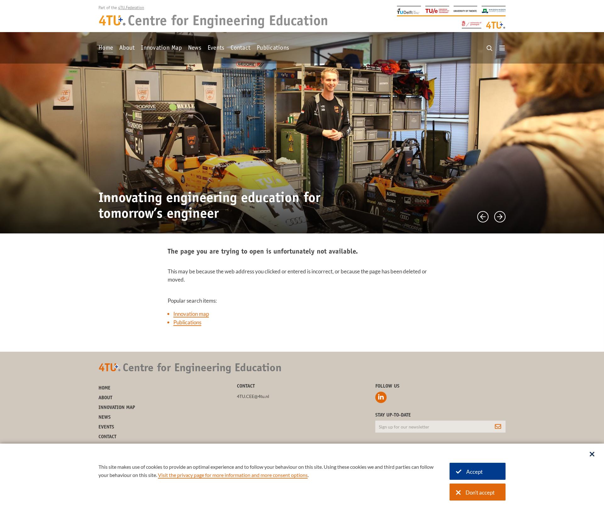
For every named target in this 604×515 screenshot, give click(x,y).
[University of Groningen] (471, 24)
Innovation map (191, 314)
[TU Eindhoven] (437, 10)
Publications (273, 48)
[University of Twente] (466, 10)
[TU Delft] (409, 10)
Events (216, 48)
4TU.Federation (131, 8)
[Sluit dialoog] (592, 454)
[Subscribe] (498, 427)
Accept (474, 471)
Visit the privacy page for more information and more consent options (233, 475)
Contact (240, 48)
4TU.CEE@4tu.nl (253, 396)
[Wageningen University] (494, 10)
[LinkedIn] (381, 397)
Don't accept (480, 492)
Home (105, 48)
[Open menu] (502, 48)
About (127, 48)
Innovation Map (161, 48)
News (194, 48)
